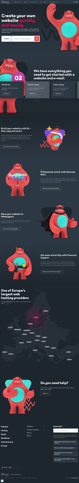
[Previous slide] (34, 101)
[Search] (36, 38)
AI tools (4, 446)
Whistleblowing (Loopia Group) (32, 477)
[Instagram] (30, 435)
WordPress (5, 438)
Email (3, 434)
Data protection (11, 477)
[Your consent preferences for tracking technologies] (2, 481)
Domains (4, 427)
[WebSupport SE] (5, 2)
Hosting (4, 430)
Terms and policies (4, 477)
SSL (41, 2)
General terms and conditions (21, 477)
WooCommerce (7, 442)
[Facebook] (27, 435)
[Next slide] (38, 101)
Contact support (74, 477)
